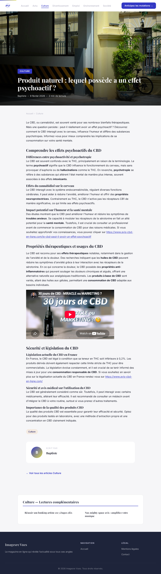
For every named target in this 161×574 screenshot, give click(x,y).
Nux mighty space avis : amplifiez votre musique (106, 514)
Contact (125, 554)
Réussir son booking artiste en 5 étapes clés (48, 512)
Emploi (76, 5)
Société (107, 5)
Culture (45, 5)
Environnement (91, 5)
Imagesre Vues (16, 544)
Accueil (25, 5)
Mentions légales (130, 549)
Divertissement (61, 5)
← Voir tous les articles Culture (43, 473)
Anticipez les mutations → (139, 5)
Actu (35, 5)
